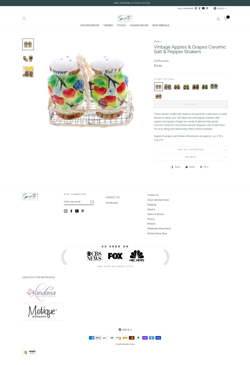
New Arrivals (160, 25)
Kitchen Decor (90, 25)
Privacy (151, 219)
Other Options (164, 79)
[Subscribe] (92, 202)
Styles (121, 25)
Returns (151, 209)
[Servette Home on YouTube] (77, 211)
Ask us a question (191, 150)
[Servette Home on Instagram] (65, 211)
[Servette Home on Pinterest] (82, 211)
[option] (125, 3)
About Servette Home (158, 200)
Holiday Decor (139, 25)
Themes (108, 25)
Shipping (151, 205)
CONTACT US (113, 197)
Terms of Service (155, 214)
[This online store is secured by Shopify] (29, 354)
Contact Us (153, 195)
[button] (158, 86)
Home (157, 41)
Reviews (151, 224)
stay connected (185, 8)
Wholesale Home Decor (159, 228)
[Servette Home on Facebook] (71, 211)
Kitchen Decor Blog (157, 233)
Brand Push (163, 270)
